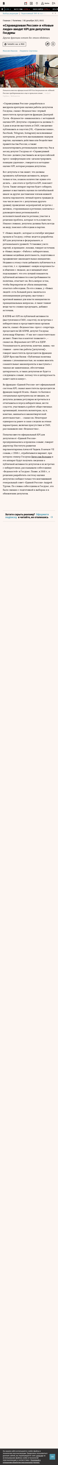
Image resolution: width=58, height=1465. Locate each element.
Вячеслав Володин (41, 456)
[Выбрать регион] (36, 3)
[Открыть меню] (53, 3)
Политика (17, 20)
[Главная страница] (4, 3)
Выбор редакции (10, 13)
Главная (7, 20)
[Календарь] (25, 3)
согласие (39, 1456)
